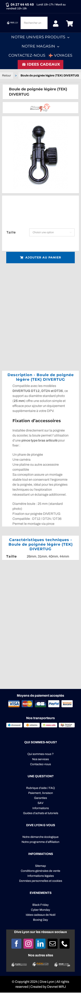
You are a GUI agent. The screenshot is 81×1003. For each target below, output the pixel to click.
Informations (40, 808)
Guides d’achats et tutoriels (40, 813)
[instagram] (28, 944)
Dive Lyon (47, 981)
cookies (57, 880)
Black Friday (40, 904)
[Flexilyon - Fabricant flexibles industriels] (40, 964)
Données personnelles (33, 880)
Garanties (40, 798)
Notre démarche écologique (40, 836)
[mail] (53, 944)
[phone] (65, 944)
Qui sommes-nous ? (40, 754)
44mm (64, 556)
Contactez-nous (40, 764)
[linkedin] (40, 944)
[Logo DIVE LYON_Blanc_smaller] (12, 22)
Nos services (40, 759)
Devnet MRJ (56, 986)
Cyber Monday (40, 909)
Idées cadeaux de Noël (40, 914)
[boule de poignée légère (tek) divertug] (40, 154)
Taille (11, 232)
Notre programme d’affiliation (40, 841)
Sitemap (40, 865)
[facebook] (16, 944)
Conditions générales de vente (40, 870)
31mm (42, 556)
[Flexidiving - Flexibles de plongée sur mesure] (19, 964)
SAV (40, 803)
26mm (31, 556)
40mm (53, 556)
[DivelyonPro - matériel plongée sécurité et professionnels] (62, 964)
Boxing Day (40, 919)
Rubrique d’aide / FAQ (40, 788)
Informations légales (40, 875)
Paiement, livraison (40, 793)
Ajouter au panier (43, 257)
